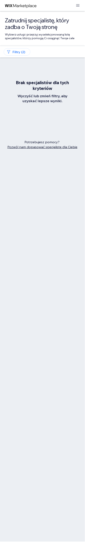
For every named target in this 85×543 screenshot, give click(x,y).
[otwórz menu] (77, 5)
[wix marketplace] (21, 5)
